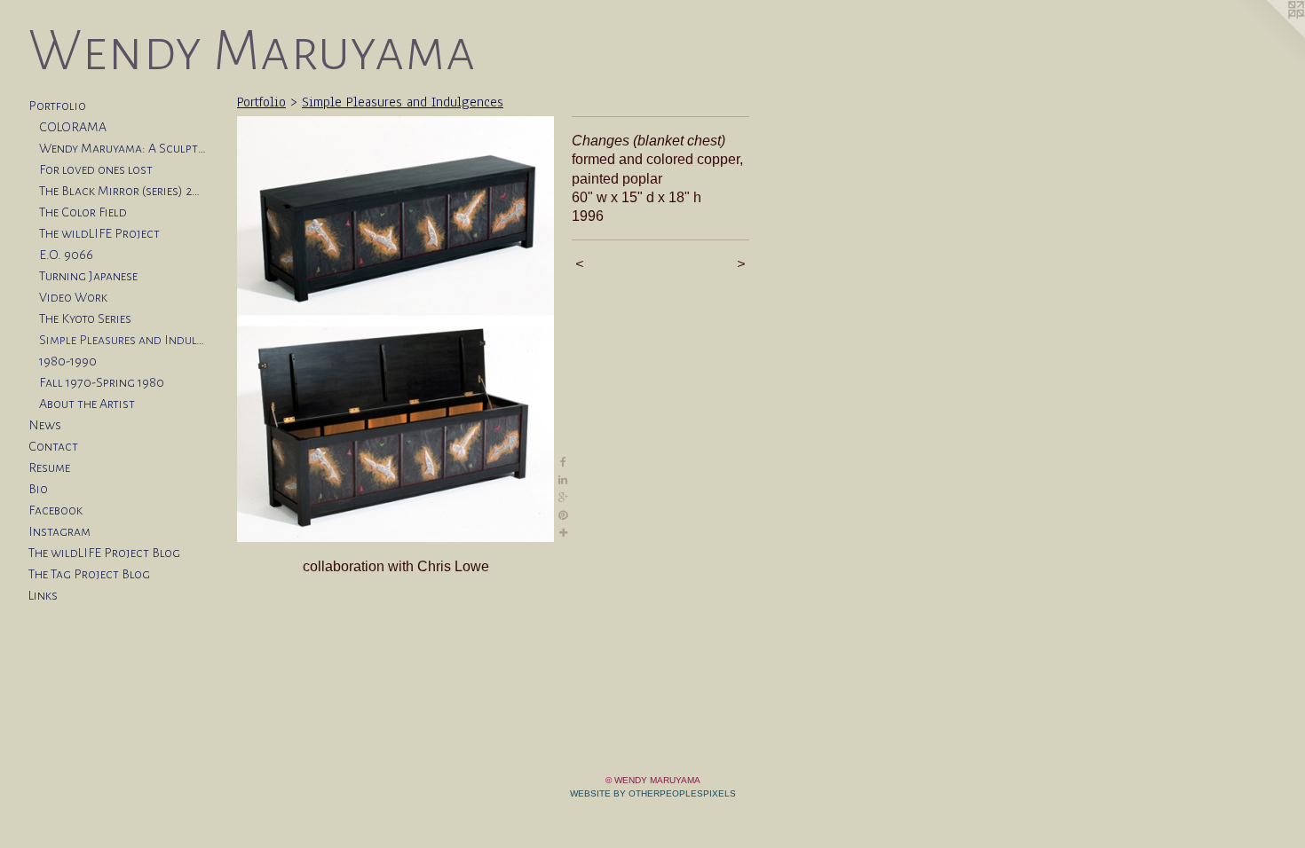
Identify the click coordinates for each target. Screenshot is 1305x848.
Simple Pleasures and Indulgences (122, 340)
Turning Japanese (88, 276)
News (44, 425)
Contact (53, 446)
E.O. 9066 (66, 254)
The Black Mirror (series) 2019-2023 (122, 191)
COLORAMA (73, 127)
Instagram (59, 531)
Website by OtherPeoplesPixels (653, 793)
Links (43, 595)
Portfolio (57, 105)
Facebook (55, 510)
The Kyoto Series (85, 318)
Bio (38, 489)
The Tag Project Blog (89, 574)
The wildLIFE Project (99, 233)
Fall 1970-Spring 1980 (101, 382)
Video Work (73, 297)
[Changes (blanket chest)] (395, 329)
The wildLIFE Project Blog (104, 553)
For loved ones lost (96, 169)
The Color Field (83, 212)
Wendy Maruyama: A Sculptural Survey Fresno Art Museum (122, 148)
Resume (49, 467)
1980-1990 (68, 361)
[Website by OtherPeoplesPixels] (1269, 35)
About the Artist (87, 404)
